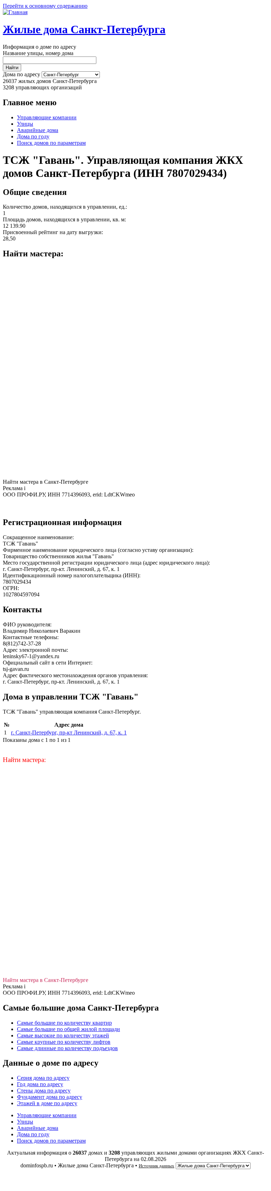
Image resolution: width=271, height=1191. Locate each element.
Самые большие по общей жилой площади (68, 1029)
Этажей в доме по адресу (47, 1103)
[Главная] (15, 12)
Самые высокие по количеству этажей (63, 1035)
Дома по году (33, 136)
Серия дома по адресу (43, 1078)
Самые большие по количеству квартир (64, 1023)
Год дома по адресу (40, 1084)
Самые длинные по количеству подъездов (67, 1048)
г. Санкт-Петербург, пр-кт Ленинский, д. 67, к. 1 (69, 733)
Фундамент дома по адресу (49, 1097)
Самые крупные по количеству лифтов (63, 1042)
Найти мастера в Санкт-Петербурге (45, 482)
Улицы (25, 124)
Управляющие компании (47, 117)
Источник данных (156, 1165)
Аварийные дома (37, 130)
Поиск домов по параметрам (51, 143)
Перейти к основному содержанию (45, 6)
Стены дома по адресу (44, 1091)
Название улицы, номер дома (38, 53)
